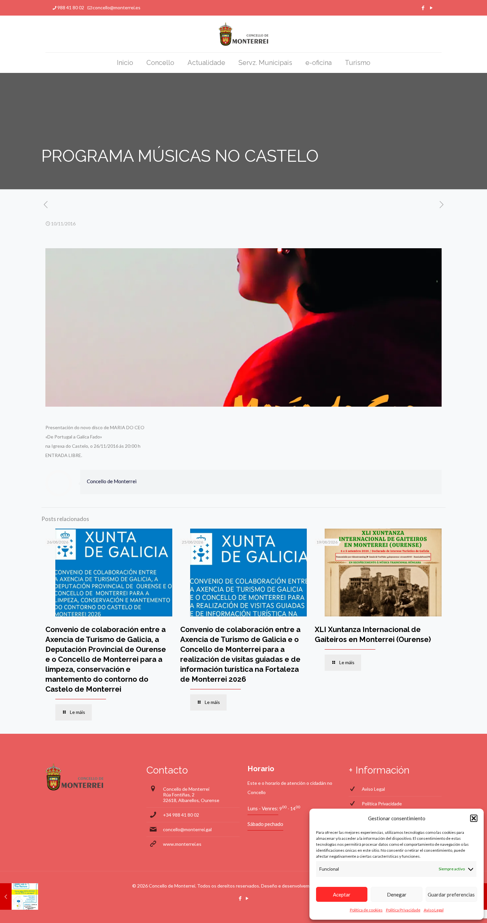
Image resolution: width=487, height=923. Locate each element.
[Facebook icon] (422, 8)
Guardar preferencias (451, 894)
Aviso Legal (434, 909)
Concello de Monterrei (111, 481)
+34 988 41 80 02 (181, 815)
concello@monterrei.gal (187, 829)
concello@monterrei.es (116, 7)
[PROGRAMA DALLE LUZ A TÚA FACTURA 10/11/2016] (19, 896)
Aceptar (342, 894)
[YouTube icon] (431, 8)
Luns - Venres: (262, 808)
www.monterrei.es (182, 844)
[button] (473, 818)
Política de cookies (366, 909)
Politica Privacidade (403, 909)
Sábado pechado (265, 824)
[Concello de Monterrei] (244, 34)
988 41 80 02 (70, 7)
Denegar (396, 894)
